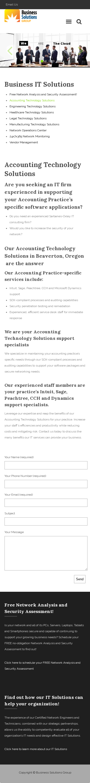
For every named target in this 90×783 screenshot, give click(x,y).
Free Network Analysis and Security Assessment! (43, 94)
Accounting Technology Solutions (32, 100)
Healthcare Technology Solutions (32, 112)
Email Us (12, 4)
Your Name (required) (19, 457)
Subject (9, 513)
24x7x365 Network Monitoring (30, 136)
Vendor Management (24, 142)
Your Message (14, 532)
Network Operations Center (28, 130)
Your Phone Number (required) (25, 476)
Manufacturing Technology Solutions (34, 124)
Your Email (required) (18, 494)
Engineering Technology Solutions (33, 106)
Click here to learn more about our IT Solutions (35, 749)
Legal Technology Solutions (28, 118)
